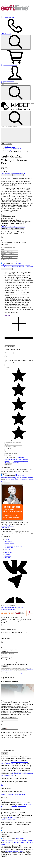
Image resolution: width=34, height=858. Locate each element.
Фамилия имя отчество (8, 717)
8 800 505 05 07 (12, 817)
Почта (3, 725)
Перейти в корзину (7, 794)
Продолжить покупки (20, 794)
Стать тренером (18, 175)
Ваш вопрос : (5, 659)
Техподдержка (9, 543)
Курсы (7, 539)
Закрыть (9, 143)
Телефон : (4, 651)
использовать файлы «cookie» (14, 851)
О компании (8, 552)
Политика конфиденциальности (12, 608)
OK (2, 785)
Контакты (8, 556)
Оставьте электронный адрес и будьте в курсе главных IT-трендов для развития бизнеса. (16, 470)
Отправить (8, 464)
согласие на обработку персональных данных (18, 266)
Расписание (8, 541)
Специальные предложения (13, 546)
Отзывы (7, 557)
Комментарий (17, 734)
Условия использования (8, 607)
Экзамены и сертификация (13, 148)
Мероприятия (9, 547)
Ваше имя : (5, 648)
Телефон (4, 728)
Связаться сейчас (7, 175)
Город (3, 721)
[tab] (19, 330)
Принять (4, 856)
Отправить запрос (7, 269)
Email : (3, 655)
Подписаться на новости (9, 65)
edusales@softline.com (7, 17)
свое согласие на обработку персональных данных (14, 762)
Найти (3, 143)
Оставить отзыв (9, 346)
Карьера (7, 554)
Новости (7, 549)
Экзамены (8, 150)
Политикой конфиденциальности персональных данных (15, 264)
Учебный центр (10, 147)
